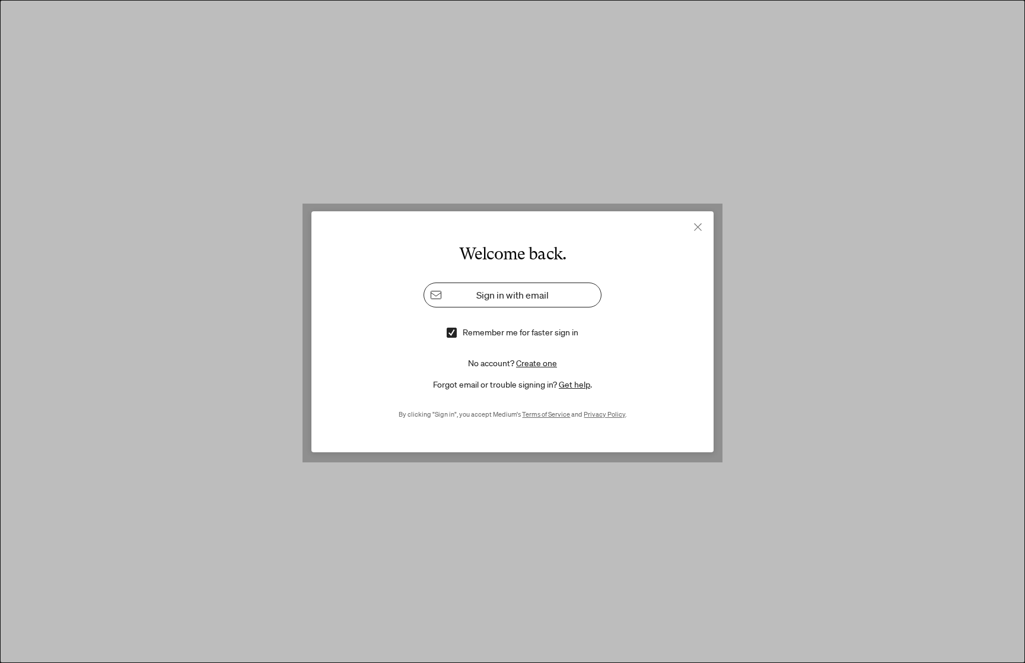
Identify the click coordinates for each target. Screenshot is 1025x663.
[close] (697, 227)
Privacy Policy (604, 413)
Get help (574, 384)
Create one (536, 362)
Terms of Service (546, 413)
